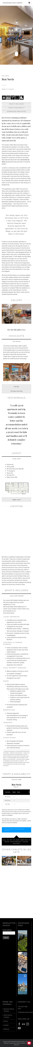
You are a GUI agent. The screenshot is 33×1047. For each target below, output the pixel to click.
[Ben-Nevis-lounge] (16, 305)
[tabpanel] (16, 364)
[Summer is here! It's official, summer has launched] (22, 940)
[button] (4, 314)
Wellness (6, 1029)
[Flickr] (23, 1024)
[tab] (16, 341)
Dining (6, 1021)
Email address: (7, 930)
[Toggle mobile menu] (29, 3)
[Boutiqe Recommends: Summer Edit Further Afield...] (22, 984)
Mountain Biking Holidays (9, 1010)
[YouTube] (19, 1028)
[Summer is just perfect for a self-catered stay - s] (22, 962)
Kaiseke (6, 1025)
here (24, 330)
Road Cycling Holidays (8, 1016)
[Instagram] (27, 1024)
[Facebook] (19, 1024)
